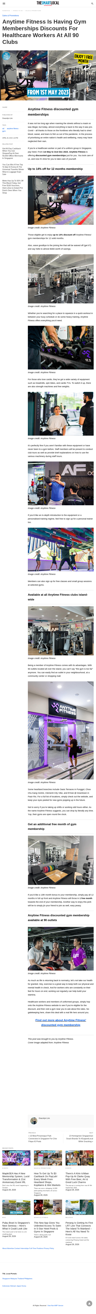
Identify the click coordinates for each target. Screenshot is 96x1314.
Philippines (28, 1278)
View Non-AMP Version (55, 1305)
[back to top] (89, 1303)
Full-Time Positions (36, 1248)
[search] (92, 3)
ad (3, 128)
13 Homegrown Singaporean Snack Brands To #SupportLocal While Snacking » (79, 1138)
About (4, 1248)
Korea (24, 1286)
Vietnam (13, 1286)
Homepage (6, 10)
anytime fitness (12, 128)
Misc (4, 1217)
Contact (17, 1248)
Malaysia (69, 1217)
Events (5, 1168)
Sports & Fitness (41, 1217)
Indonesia (6, 1286)
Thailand (20, 1278)
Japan (19, 1286)
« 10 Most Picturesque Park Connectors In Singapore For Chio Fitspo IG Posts (42, 1138)
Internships (25, 1248)
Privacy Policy (49, 1248)
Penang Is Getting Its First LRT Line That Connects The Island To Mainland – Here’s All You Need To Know (79, 1229)
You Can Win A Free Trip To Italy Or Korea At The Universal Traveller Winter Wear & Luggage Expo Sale (13, 169)
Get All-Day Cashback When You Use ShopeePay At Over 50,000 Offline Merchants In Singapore (12, 153)
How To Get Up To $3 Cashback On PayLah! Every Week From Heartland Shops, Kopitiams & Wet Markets (47, 1179)
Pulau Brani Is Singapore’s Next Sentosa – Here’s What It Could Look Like (16, 1226)
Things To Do (18, 10)
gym (4, 131)
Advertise (10, 1248)
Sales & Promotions (33, 10)
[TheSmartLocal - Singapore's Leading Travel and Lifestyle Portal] (48, 3)
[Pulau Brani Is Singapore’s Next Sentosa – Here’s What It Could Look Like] (16, 1207)
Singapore (6, 1278)
